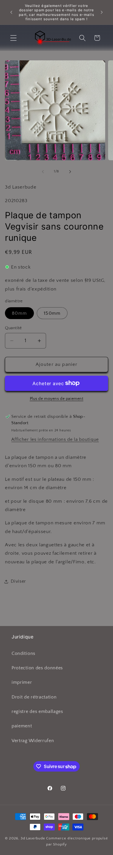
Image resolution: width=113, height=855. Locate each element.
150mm (52, 313)
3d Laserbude (33, 838)
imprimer (22, 682)
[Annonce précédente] (11, 12)
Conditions (23, 653)
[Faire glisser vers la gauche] (43, 171)
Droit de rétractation (34, 697)
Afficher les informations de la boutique (55, 439)
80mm (19, 313)
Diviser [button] (18, 581)
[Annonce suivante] (101, 12)
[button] (13, 38)
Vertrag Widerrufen (33, 740)
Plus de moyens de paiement (56, 398)
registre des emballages (37, 711)
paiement (22, 726)
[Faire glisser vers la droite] (70, 171)
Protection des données (37, 667)
